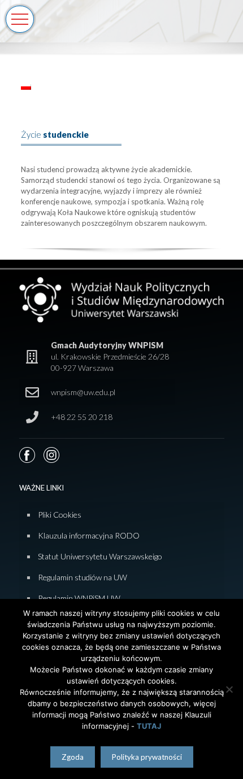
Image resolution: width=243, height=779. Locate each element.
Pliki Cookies (59, 514)
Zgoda (73, 757)
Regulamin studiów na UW (82, 577)
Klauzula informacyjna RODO (89, 535)
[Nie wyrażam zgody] (229, 689)
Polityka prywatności (147, 757)
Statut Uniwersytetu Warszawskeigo (100, 556)
